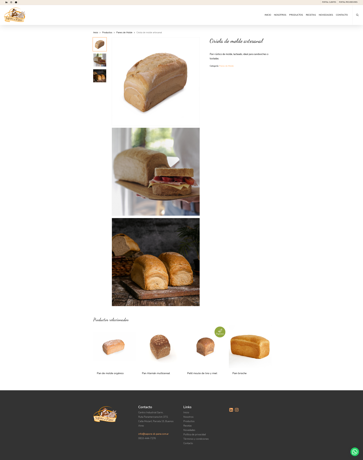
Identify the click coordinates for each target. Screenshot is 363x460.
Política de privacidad (194, 434)
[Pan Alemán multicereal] (159, 346)
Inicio (95, 32)
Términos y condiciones (196, 439)
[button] (355, 452)
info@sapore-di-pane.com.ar (153, 434)
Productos (107, 32)
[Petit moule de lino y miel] (205, 346)
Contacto (188, 443)
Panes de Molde (124, 32)
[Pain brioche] (250, 346)
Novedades (189, 430)
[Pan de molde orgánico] (114, 346)
